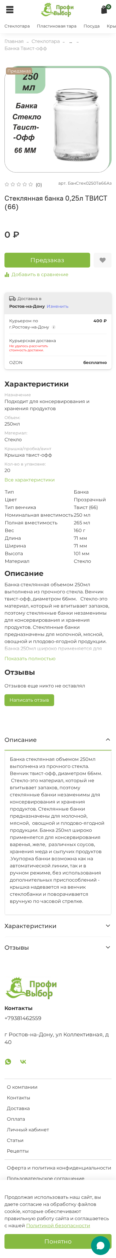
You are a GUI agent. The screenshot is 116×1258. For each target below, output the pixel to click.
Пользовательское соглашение (45, 1178)
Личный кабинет (28, 1130)
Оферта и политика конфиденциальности (59, 1168)
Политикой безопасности (58, 1225)
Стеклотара (17, 26)
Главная (14, 41)
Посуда (92, 26)
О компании (22, 1087)
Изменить (57, 306)
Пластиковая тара (56, 26)
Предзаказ (47, 260)
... (70, 41)
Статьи (15, 1140)
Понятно (58, 1241)
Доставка (18, 1108)
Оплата (16, 1119)
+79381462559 (22, 1018)
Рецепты (18, 1151)
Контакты (18, 1098)
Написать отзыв (29, 700)
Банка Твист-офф (25, 48)
